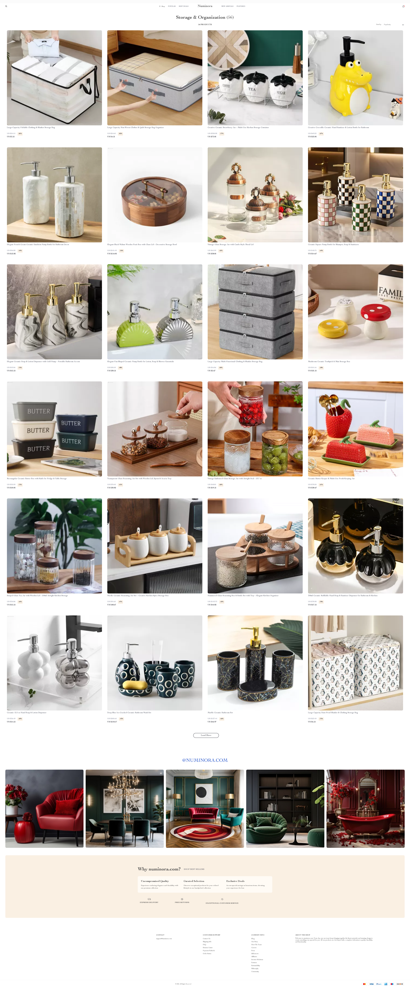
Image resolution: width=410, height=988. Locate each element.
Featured (241, 6)
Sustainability (255, 965)
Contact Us (206, 939)
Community (255, 971)
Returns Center (208, 947)
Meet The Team (256, 945)
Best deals (183, 6)
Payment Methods (209, 950)
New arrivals (227, 6)
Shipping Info (207, 942)
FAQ (204, 945)
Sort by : (379, 24)
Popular (172, 6)
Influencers (254, 953)
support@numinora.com (164, 939)
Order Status (207, 953)
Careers (253, 947)
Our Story (254, 942)
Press (253, 950)
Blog (253, 939)
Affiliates (254, 956)
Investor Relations (257, 959)
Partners (254, 962)
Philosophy (254, 968)
